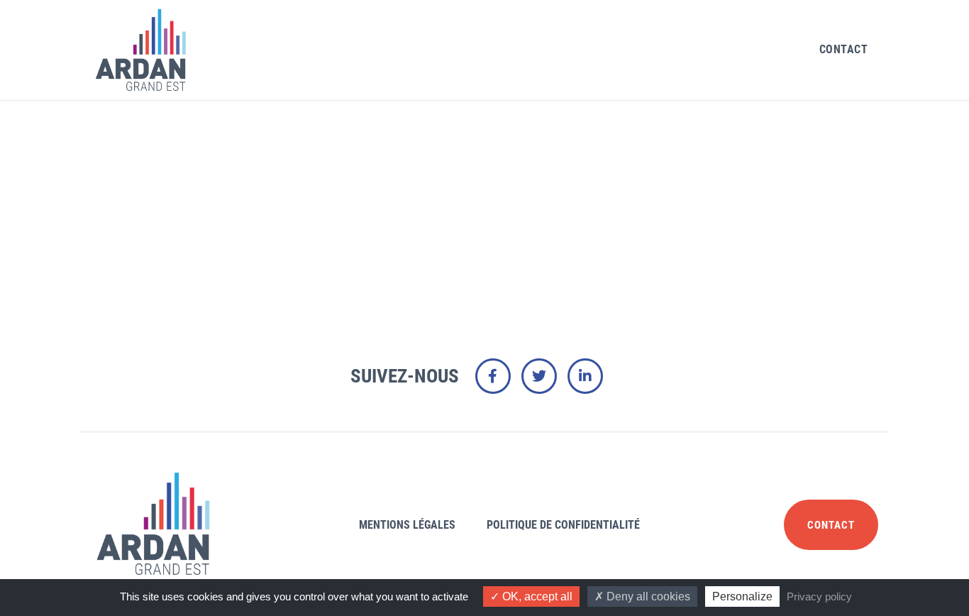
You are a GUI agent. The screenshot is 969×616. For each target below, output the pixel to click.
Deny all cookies (647, 596)
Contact (843, 49)
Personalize (742, 596)
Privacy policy (819, 596)
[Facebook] (493, 376)
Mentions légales (407, 525)
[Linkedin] (585, 376)
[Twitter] (539, 376)
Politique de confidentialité (563, 525)
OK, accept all (535, 596)
